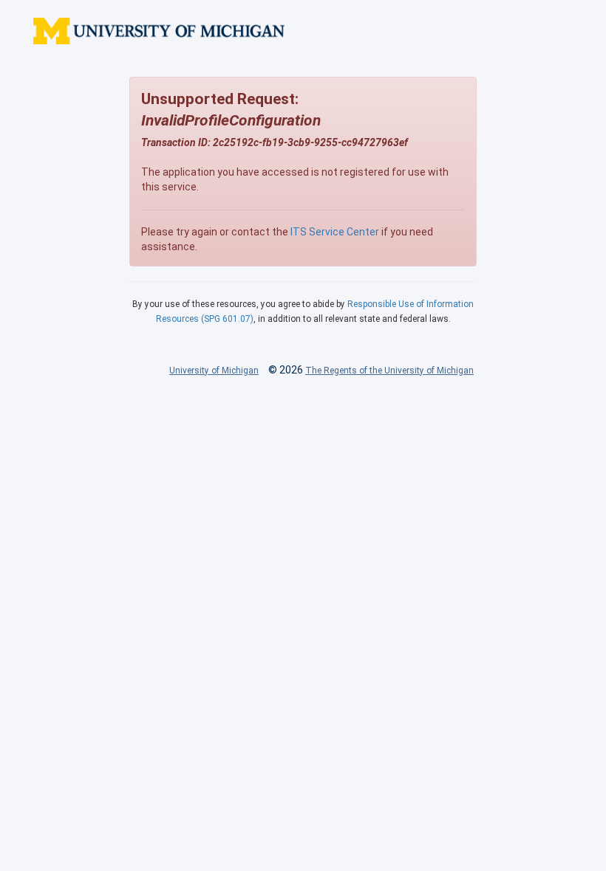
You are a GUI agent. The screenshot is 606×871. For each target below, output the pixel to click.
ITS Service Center (334, 232)
